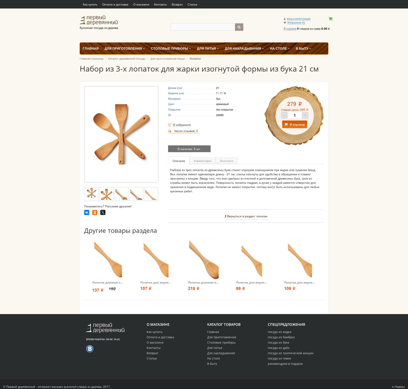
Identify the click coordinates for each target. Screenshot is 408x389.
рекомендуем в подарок (285, 364)
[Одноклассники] (94, 212)
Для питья (214, 348)
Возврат (177, 4)
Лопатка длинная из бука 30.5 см (116, 282)
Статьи (192, 4)
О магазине (141, 4)
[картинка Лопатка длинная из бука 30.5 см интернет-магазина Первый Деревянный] (108, 258)
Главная (213, 332)
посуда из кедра (279, 332)
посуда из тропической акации (290, 353)
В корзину (297, 124)
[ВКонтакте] (86, 212)
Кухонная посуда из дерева (119, 20)
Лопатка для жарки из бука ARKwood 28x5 (172, 282)
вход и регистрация (298, 18)
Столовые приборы (221, 342)
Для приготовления (221, 337)
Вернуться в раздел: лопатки (246, 216)
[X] (102, 212)
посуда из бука (278, 342)
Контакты (160, 4)
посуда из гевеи (279, 358)
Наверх (399, 386)
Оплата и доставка (115, 4)
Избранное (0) (296, 22)
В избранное (182, 124)
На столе (213, 358)
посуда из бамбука (281, 337)
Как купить (90, 4)
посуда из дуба (278, 348)
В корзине (290, 28)
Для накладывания (221, 353)
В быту (212, 364)
